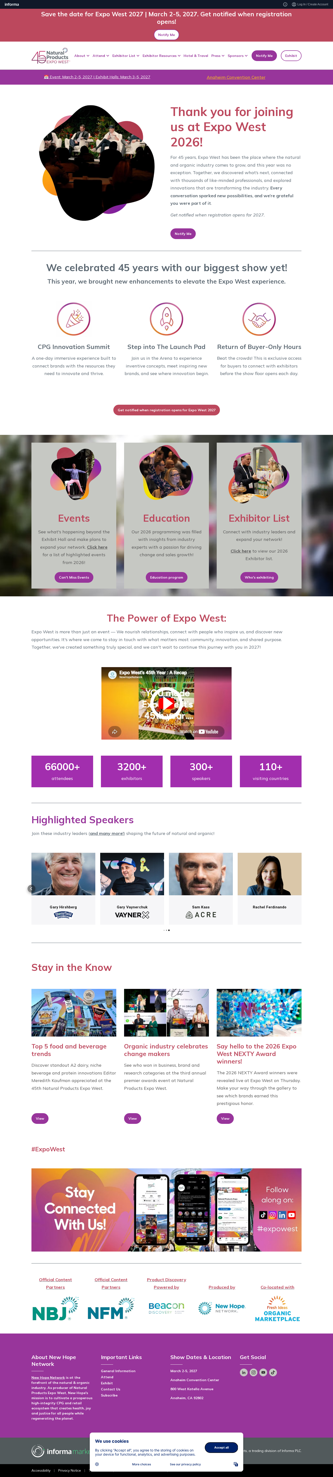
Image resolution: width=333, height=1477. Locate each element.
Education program (166, 577)
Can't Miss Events (74, 577)
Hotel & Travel (196, 55)
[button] (31, 889)
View (40, 1118)
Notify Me (166, 35)
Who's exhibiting (259, 577)
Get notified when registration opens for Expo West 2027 (166, 410)
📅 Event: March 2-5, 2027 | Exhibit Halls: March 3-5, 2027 (97, 76)
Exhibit (291, 55)
